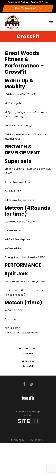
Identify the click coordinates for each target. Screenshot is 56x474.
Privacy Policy (17, 439)
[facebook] (24, 384)
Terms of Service (36, 439)
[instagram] (31, 384)
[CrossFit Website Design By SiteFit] (28, 421)
